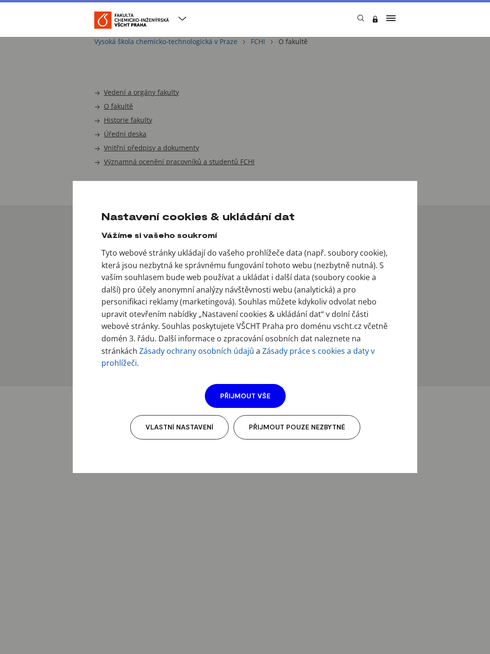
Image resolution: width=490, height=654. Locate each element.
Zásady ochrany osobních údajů (196, 351)
